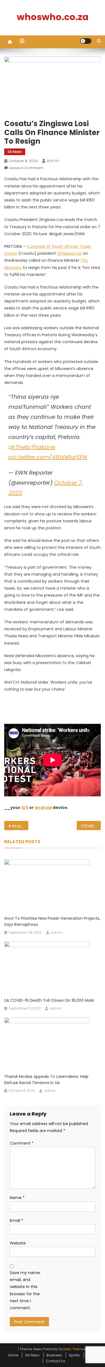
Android (44, 807)
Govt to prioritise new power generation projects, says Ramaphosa (52, 921)
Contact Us (55, 1361)
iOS (25, 807)
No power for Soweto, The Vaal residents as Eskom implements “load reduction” (20, 826)
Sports (74, 1355)
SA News (15, 151)
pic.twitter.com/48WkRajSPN (47, 457)
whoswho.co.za (52, 17)
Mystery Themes (72, 1349)
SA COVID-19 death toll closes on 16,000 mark (49, 1000)
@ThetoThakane (32, 447)
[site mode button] (85, 41)
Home (13, 1355)
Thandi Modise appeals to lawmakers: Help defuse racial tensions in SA (46, 1079)
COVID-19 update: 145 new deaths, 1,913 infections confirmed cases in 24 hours (91, 826)
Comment (22, 1143)
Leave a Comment (26, 167)
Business (54, 1355)
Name (17, 1197)
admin (53, 161)
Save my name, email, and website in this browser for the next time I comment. (25, 1290)
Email (16, 1220)
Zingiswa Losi (69, 253)
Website (18, 1243)
